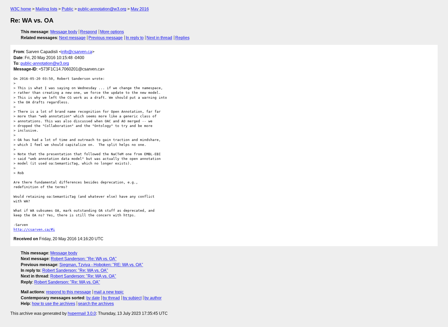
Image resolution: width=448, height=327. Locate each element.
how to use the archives (53, 303)
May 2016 (140, 9)
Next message (72, 37)
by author (153, 298)
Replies (182, 37)
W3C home (20, 9)
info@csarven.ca (76, 51)
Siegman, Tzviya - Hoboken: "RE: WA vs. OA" (101, 264)
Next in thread (159, 37)
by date (93, 298)
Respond (88, 32)
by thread (111, 298)
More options (112, 32)
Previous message (105, 37)
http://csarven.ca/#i (34, 229)
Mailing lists (46, 9)
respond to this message (68, 292)
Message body (63, 32)
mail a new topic (109, 292)
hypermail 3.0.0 (82, 313)
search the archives (96, 303)
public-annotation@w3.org (102, 9)
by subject (132, 298)
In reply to (135, 37)
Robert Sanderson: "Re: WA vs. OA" (84, 259)
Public (67, 9)
